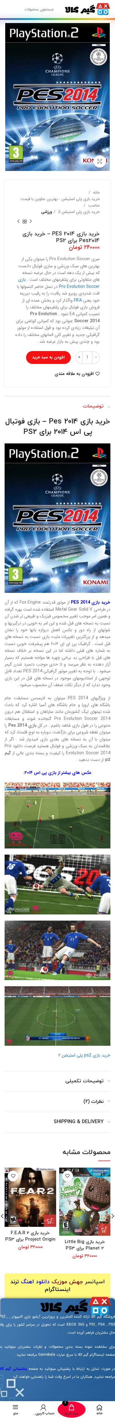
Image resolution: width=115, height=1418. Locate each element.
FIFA (78, 300)
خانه (96, 192)
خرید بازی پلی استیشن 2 (78, 212)
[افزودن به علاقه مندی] (67, 1176)
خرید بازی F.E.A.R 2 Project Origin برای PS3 (30, 1236)
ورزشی (46, 212)
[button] (104, 1229)
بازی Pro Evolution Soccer (59, 283)
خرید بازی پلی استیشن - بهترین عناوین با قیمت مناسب (60, 202)
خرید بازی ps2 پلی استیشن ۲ (84, 1055)
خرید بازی (95, 421)
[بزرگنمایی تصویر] (100, 161)
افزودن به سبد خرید (48, 357)
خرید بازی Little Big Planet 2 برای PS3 (85, 1245)
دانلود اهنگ (35, 1282)
